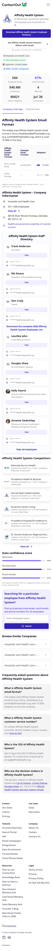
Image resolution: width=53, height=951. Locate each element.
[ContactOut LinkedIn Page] (3, 937)
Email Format (33, 109)
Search (28, 626)
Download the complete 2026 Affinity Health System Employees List (27, 328)
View (27, 255)
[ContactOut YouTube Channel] (9, 937)
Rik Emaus (17, 273)
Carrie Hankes (23, 783)
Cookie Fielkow (39, 783)
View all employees (26, 449)
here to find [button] (15, 733)
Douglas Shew (11, 786)
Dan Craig (17, 300)
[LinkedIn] (15, 25)
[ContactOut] (15, 4)
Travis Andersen (21, 246)
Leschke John (19, 336)
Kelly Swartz (18, 390)
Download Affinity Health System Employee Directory (26, 33)
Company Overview (13, 109)
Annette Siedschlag (23, 420)
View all (24, 546)
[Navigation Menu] (48, 4)
